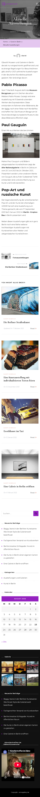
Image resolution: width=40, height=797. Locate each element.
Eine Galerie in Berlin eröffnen (19, 486)
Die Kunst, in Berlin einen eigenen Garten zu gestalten (21, 726)
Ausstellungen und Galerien (15, 578)
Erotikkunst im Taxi (14, 431)
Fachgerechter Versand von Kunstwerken (21, 540)
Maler (7, 109)
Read (32, 328)
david (23, 56)
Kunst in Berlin (19, 15)
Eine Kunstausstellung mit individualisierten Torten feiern (19, 379)
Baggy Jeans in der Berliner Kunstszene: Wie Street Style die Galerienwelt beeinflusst (20, 532)
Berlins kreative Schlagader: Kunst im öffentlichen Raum (19, 718)
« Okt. (4, 642)
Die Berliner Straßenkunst (17, 322)
